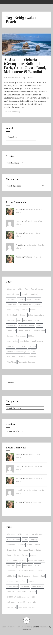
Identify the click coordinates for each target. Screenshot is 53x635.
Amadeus (44, 627)
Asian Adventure (13, 294)
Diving (16, 310)
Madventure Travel (26, 325)
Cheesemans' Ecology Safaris (30, 304)
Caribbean (11, 299)
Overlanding (21, 336)
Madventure (11, 325)
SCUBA (31, 336)
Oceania (30, 77)
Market (39, 325)
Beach (24, 294)
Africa (20, 289)
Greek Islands (12, 315)
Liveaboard (27, 320)
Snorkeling (24, 341)
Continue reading (17, 112)
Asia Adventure (37, 289)
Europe (25, 310)
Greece (33, 310)
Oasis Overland (39, 330)
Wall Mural (11, 357)
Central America (33, 299)
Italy (19, 320)
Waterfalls (32, 357)
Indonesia (11, 320)
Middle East (11, 330)
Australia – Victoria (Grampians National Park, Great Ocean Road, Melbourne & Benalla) (25, 65)
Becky (22, 77)
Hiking (23, 315)
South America (37, 341)
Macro (37, 320)
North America (24, 330)
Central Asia (11, 304)
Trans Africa (21, 346)
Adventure (11, 289)
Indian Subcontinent (36, 315)
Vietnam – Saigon (32, 257)
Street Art (10, 346)
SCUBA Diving (12, 341)
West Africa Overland (26, 362)
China (9, 310)
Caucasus (21, 299)
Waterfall (21, 357)
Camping (33, 294)
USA (33, 351)
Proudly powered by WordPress (16, 627)
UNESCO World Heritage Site (18, 351)
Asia (26, 289)
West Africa (11, 362)
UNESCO (32, 346)
